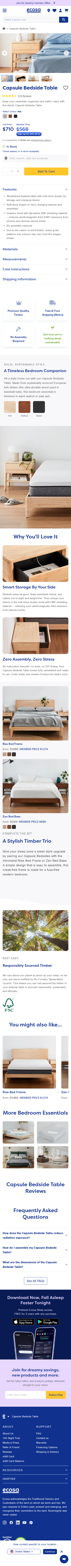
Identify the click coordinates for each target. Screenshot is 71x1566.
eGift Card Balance (13, 1461)
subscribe (56, 1395)
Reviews (7, 1452)
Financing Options (46, 1447)
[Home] (4, 28)
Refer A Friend (11, 1447)
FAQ (38, 1433)
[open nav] (5, 10)
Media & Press (11, 1442)
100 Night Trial (11, 1438)
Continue (50, 1551)
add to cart (46, 171)
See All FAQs (35, 1281)
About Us (8, 1433)
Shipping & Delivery (47, 1452)
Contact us (42, 1438)
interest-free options (41, 140)
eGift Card (8, 1456)
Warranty (41, 1442)
